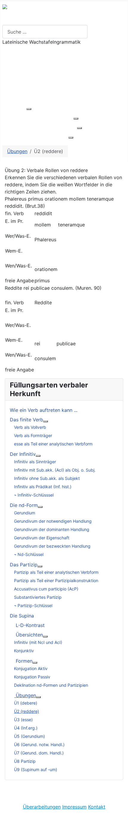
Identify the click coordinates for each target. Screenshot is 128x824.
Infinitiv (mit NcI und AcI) (38, 642)
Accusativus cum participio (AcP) (46, 588)
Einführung (14, 107)
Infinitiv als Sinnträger (35, 461)
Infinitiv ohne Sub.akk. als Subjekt (47, 478)
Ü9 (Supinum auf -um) (35, 769)
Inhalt (8, 69)
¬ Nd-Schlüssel (28, 554)
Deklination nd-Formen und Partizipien (51, 685)
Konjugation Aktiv (31, 668)
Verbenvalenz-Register (27, 79)
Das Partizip (24, 565)
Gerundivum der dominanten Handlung (51, 529)
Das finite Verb (26, 420)
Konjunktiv (24, 650)
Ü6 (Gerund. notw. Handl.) (39, 744)
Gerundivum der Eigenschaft (41, 537)
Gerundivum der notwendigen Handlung (53, 521)
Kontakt (96, 807)
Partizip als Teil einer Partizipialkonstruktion (56, 580)
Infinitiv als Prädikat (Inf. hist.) (42, 486)
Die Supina (22, 616)
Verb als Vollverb (30, 427)
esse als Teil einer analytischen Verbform (53, 443)
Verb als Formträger (33, 435)
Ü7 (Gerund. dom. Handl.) (39, 752)
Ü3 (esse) (23, 719)
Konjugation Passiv (32, 676)
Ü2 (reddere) (26, 711)
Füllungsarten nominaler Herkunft (39, 126)
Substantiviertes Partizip (38, 597)
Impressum (74, 807)
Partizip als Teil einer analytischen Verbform (56, 572)
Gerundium (24, 512)
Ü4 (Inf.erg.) (26, 727)
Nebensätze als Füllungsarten (35, 136)
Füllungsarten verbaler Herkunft (38, 117)
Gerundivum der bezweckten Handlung (52, 546)
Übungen (12, 98)
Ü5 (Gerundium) (29, 736)
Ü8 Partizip (25, 761)
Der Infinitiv (23, 454)
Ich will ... (12, 50)
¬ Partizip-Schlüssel (33, 605)
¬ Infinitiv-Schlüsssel (34, 494)
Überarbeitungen (42, 807)
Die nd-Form (24, 505)
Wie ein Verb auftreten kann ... (43, 410)
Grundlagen (15, 60)
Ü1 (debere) (25, 702)
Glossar (10, 88)
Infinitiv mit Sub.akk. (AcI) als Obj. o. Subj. (55, 469)
